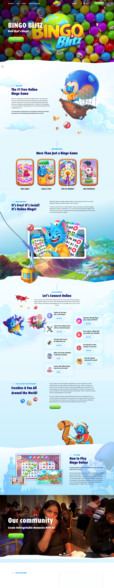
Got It (87, 584)
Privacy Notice (36, 586)
